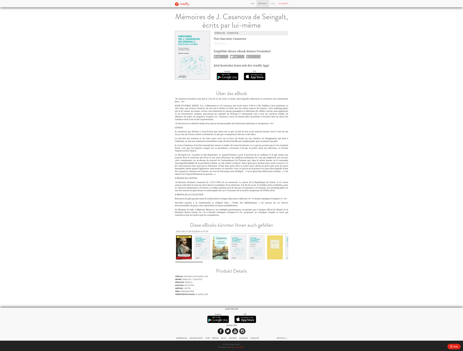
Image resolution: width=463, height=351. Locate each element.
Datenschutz (196, 338)
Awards (233, 338)
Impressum (181, 338)
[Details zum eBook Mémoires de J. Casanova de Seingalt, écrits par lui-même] (202, 247)
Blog (223, 338)
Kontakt (243, 338)
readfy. (184, 4)
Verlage (254, 338)
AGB (207, 338)
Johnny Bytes (239, 347)
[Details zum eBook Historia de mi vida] (184, 247)
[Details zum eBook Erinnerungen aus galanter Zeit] (275, 247)
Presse (215, 338)
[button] (262, 3)
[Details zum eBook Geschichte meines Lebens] (220, 247)
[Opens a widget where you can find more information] (454, 347)
